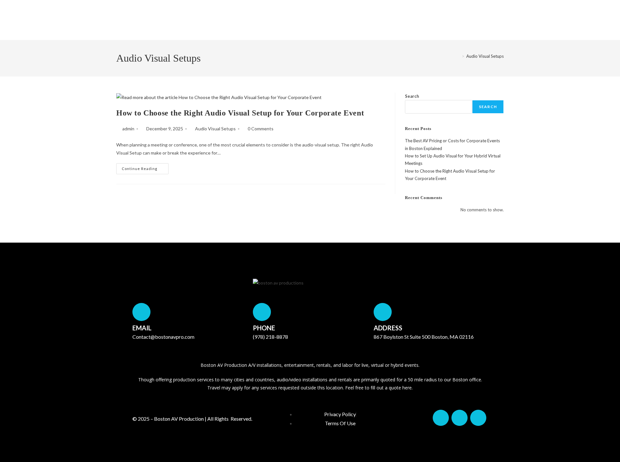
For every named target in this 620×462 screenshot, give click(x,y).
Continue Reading (145, 167)
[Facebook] (441, 418)
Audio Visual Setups (485, 56)
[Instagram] (459, 418)
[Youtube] (478, 418)
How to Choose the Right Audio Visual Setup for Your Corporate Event (240, 113)
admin (128, 128)
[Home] (458, 56)
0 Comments (261, 128)
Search (412, 96)
